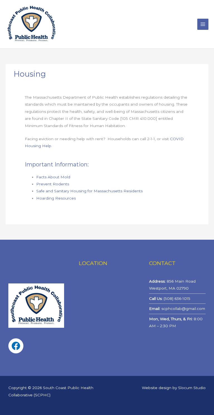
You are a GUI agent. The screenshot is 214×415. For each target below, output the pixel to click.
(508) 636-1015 (177, 298)
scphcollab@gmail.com (183, 308)
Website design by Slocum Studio (174, 387)
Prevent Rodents (52, 184)
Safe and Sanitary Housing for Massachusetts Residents (89, 191)
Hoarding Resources (56, 198)
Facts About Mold (53, 177)
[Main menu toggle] (203, 24)
